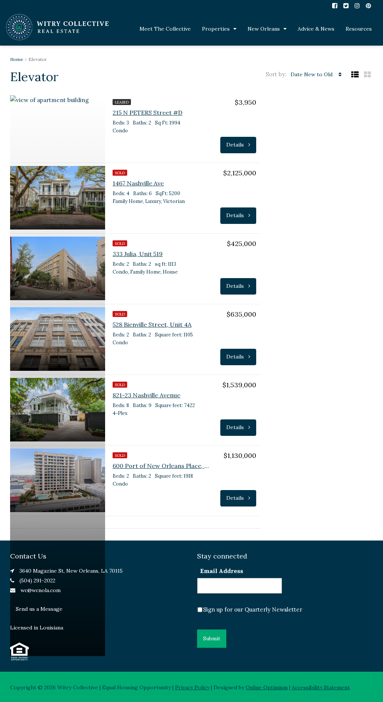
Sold (120, 172)
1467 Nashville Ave (138, 183)
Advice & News (316, 28)
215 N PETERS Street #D (148, 112)
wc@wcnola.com (41, 590)
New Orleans (264, 28)
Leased (122, 102)
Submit (211, 638)
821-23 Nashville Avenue (146, 395)
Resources (359, 28)
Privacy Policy (192, 687)
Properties (216, 28)
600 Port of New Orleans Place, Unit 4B (161, 465)
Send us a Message (39, 609)
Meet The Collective (165, 28)
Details (235, 144)
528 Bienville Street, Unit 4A (152, 324)
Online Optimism (267, 687)
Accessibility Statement (321, 687)
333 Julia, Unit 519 (138, 254)
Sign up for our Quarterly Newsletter (252, 609)
